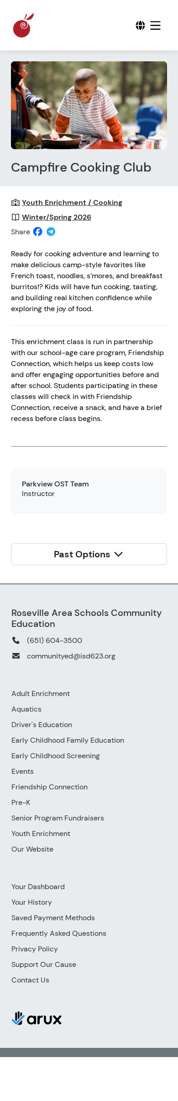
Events (22, 771)
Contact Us (30, 980)
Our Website (32, 849)
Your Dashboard (38, 886)
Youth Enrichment (40, 833)
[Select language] (140, 25)
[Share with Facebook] (37, 231)
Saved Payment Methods (53, 918)
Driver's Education (41, 724)
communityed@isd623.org (71, 656)
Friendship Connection (49, 787)
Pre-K (20, 802)
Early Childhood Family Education (67, 740)
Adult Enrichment (40, 693)
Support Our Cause (43, 964)
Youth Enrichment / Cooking (72, 202)
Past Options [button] (83, 554)
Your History (31, 902)
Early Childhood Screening (55, 756)
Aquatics (26, 709)
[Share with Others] (51, 232)
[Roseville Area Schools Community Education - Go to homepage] (43, 25)
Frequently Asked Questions (58, 933)
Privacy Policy (34, 949)
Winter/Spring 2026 (56, 217)
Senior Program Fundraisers (57, 818)
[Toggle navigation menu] (155, 25)
